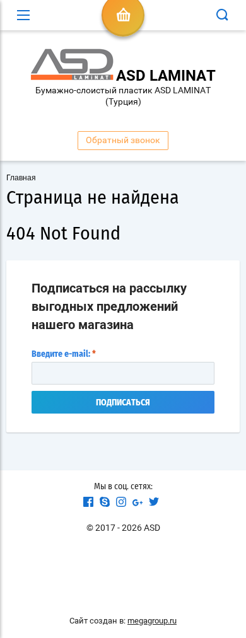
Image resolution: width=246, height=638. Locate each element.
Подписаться (123, 402)
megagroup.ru (152, 620)
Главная (21, 177)
